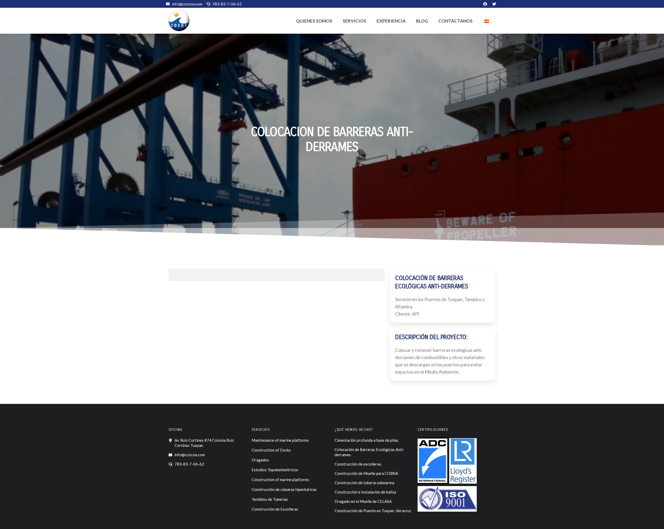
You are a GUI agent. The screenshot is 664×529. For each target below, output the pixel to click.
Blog (422, 21)
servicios (354, 21)
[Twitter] (494, 4)
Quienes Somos (314, 21)
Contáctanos (455, 21)
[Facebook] (485, 4)
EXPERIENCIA (391, 21)
